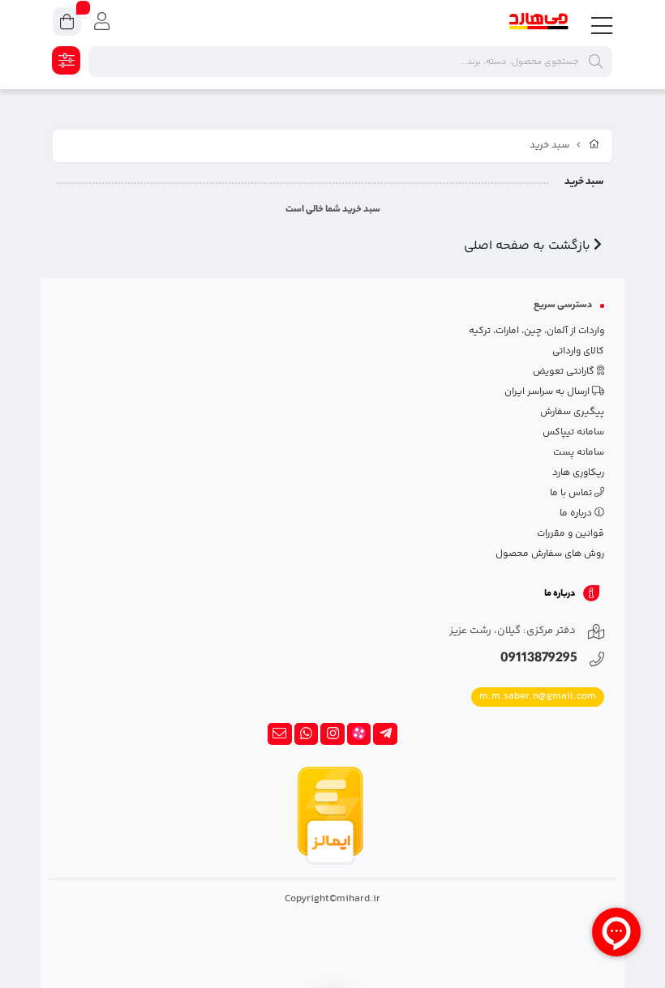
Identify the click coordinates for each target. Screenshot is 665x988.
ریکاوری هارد (578, 473)
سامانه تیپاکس (573, 432)
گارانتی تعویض (565, 371)
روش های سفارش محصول (550, 554)
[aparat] (359, 734)
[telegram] (385, 734)
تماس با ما (572, 493)
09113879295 (538, 659)
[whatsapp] (306, 734)
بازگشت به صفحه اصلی (529, 246)
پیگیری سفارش (572, 412)
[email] (280, 734)
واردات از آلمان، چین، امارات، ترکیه (536, 331)
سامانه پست (578, 452)
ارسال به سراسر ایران (548, 392)
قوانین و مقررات (570, 533)
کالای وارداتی (578, 351)
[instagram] (332, 734)
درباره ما (577, 513)
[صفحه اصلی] (594, 146)
